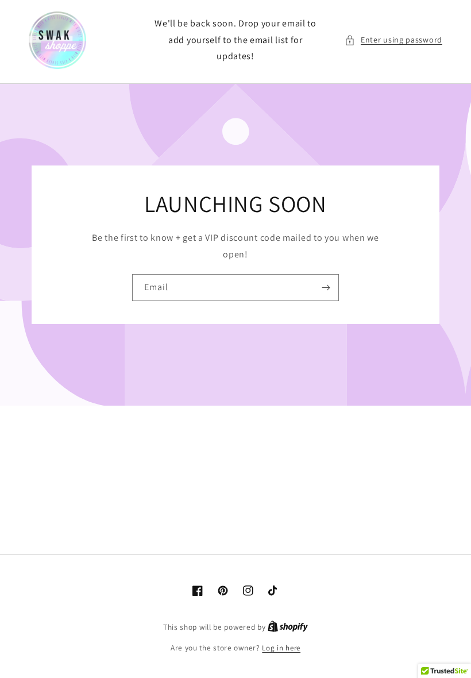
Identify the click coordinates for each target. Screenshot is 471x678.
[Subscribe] (325, 287)
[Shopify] (288, 627)
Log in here (281, 648)
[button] (393, 40)
